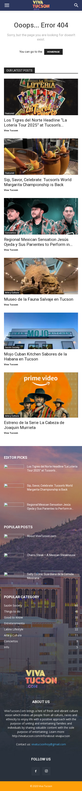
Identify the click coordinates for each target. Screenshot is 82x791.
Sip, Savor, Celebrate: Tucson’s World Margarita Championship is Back (38, 182)
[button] (6, 5)
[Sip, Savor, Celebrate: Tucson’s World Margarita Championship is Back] (41, 156)
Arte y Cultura (12, 292)
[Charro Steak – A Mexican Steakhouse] (14, 560)
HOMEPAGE (53, 51)
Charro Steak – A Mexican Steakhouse (51, 555)
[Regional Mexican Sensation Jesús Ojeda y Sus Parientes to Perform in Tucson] (41, 216)
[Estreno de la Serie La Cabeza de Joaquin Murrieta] (41, 395)
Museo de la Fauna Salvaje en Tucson (38, 299)
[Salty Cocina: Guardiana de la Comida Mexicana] (14, 579)
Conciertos (10, 232)
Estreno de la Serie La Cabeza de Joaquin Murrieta (34, 425)
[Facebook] (36, 771)
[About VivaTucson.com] (14, 541)
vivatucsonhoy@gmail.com (48, 744)
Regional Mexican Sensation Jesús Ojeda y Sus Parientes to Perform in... (38, 242)
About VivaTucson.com (41, 536)
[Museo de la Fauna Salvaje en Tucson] (41, 276)
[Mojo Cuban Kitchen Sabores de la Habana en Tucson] (41, 331)
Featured (9, 113)
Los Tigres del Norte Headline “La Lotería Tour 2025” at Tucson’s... (35, 122)
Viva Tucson (11, 130)
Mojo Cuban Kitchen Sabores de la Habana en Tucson (35, 356)
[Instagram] (46, 771)
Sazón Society (12, 347)
